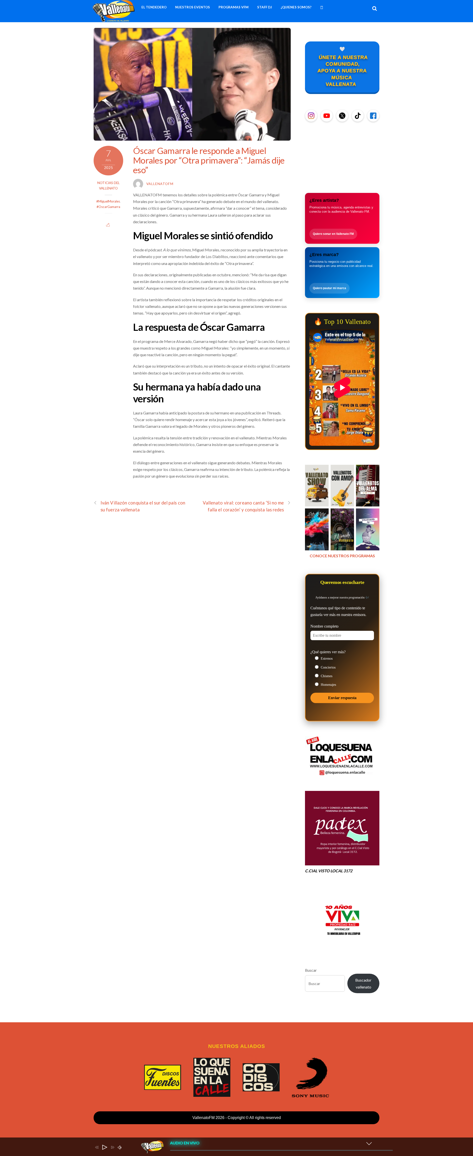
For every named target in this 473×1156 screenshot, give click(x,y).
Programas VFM (234, 7)
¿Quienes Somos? (296, 7)
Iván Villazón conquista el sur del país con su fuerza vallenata (143, 506)
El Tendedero (154, 7)
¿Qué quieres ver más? (328, 652)
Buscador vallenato (363, 983)
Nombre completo (324, 626)
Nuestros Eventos (192, 7)
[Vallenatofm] (115, 19)
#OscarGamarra (108, 207)
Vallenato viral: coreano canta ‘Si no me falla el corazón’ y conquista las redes (243, 506)
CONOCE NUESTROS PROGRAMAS (342, 555)
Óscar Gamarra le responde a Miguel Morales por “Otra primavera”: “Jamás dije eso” (208, 160)
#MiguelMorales (108, 201)
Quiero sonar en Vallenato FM (333, 234)
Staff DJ (264, 7)
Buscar (311, 970)
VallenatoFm (159, 184)
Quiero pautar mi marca (329, 288)
